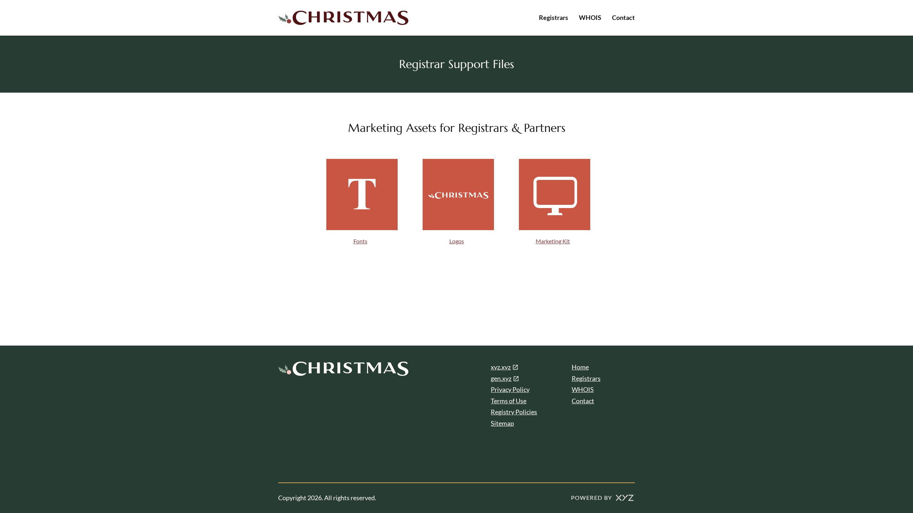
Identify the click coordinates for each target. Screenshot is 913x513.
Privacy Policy (510, 389)
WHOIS (590, 17)
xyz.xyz (501, 367)
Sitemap (502, 423)
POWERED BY (591, 497)
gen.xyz (501, 378)
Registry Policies (514, 412)
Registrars (553, 17)
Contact (623, 17)
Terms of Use (508, 401)
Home (580, 367)
